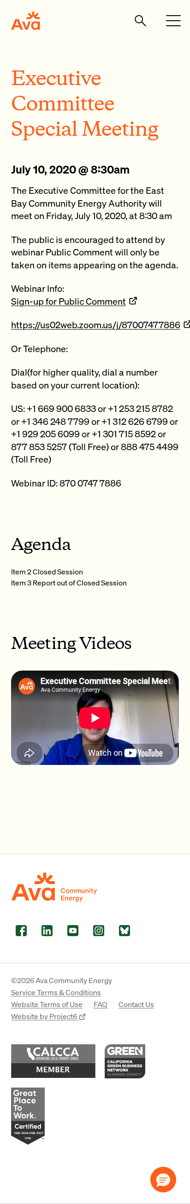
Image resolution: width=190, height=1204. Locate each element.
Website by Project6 (44, 1016)
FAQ (100, 1004)
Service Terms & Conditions (56, 992)
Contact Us (136, 1004)
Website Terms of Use (47, 1004)
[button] (163, 1179)
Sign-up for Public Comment (68, 301)
